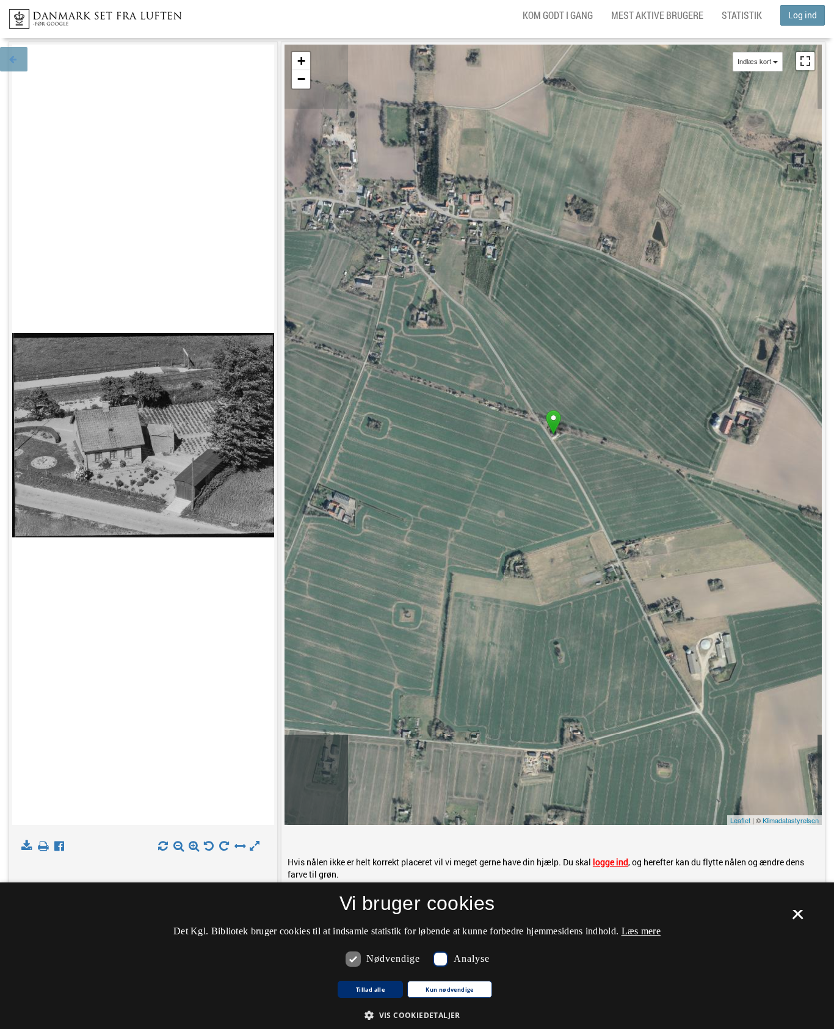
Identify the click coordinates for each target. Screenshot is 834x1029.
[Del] (62, 846)
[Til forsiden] (90, 15)
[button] (417, 1014)
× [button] (798, 918)
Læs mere (641, 931)
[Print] (45, 846)
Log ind (802, 15)
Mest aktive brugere (657, 15)
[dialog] (417, 955)
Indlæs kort (754, 61)
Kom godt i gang (558, 15)
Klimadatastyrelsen (791, 820)
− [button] (301, 79)
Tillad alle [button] (370, 990)
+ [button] (301, 60)
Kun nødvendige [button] (450, 990)
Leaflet (740, 820)
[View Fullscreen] (805, 61)
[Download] (29, 846)
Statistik (742, 15)
